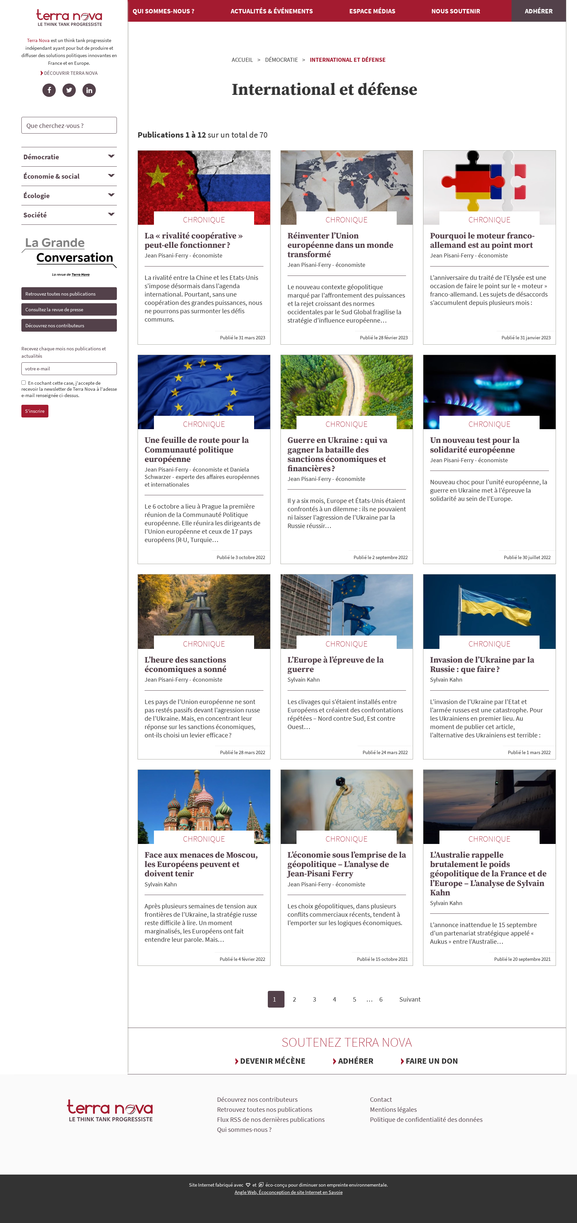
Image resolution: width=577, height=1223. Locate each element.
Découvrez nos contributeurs (54, 325)
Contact (381, 1099)
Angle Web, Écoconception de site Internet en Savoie (289, 1192)
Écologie (36, 195)
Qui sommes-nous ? (163, 11)
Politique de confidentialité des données (426, 1119)
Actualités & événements (272, 11)
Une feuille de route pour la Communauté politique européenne (197, 449)
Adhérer (539, 11)
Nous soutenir (455, 11)
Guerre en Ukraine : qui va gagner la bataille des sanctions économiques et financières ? (337, 454)
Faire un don (432, 1060)
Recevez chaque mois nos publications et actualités (63, 352)
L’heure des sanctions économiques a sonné (185, 665)
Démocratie (41, 156)
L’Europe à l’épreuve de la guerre (335, 665)
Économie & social (51, 176)
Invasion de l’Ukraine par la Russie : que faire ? (482, 665)
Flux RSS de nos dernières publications (271, 1119)
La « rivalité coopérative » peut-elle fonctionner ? (194, 240)
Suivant (410, 999)
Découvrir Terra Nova (71, 73)
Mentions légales (393, 1109)
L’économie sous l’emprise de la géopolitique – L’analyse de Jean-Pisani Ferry (346, 864)
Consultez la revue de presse (54, 309)
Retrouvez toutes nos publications (60, 294)
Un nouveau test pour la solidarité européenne (475, 445)
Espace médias (372, 11)
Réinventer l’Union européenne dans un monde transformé (340, 245)
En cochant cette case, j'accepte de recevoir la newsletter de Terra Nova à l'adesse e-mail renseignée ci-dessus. (69, 389)
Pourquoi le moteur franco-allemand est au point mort (482, 240)
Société (35, 214)
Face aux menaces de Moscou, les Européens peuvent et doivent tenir (201, 864)
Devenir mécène (273, 1060)
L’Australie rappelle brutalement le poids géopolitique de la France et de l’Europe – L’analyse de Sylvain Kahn (488, 874)
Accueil (242, 59)
